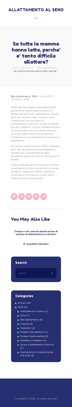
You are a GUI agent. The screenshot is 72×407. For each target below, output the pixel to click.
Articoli (22, 302)
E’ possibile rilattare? (36, 244)
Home (16, 67)
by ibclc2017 (46, 96)
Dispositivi (25, 328)
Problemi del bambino (32, 332)
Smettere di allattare (31, 340)
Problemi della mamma (32, 336)
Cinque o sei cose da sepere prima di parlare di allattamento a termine (36, 233)
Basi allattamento (47, 67)
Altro (23, 315)
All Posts (26, 67)
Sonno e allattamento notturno (37, 344)
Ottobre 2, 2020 (20, 99)
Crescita (24, 323)
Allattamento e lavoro (32, 311)
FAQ (34, 96)
